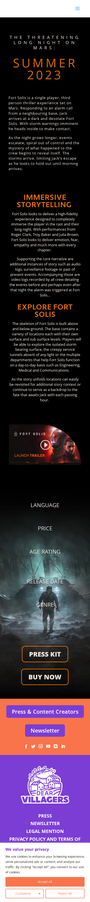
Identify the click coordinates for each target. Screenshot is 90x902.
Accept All (45, 882)
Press (45, 816)
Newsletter (45, 730)
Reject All (65, 893)
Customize (23, 893)
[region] (45, 872)
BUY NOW (44, 676)
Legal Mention (45, 831)
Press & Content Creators (45, 711)
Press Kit (45, 654)
